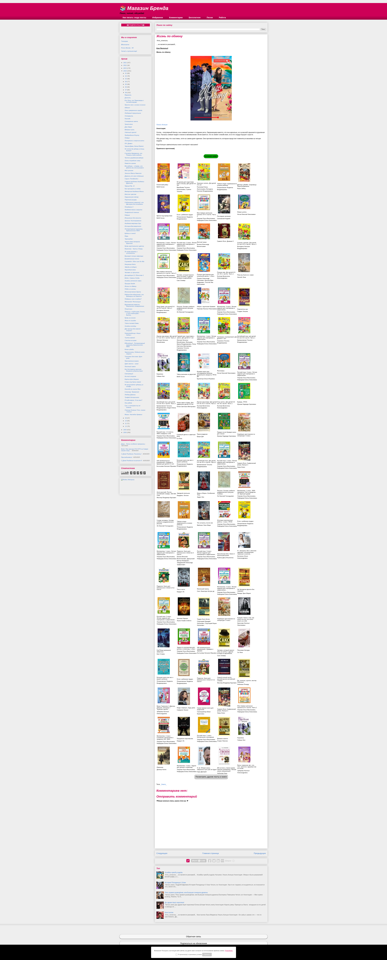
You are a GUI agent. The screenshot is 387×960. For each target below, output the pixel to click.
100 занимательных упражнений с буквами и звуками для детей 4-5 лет (165, 462)
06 (126, 87)
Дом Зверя (128, 127)
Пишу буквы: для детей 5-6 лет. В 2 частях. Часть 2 (165, 307)
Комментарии (176, 17)
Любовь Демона (130, 394)
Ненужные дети (130, 264)
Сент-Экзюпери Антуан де (205, 591)
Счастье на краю (130, 340)
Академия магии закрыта (133, 209)
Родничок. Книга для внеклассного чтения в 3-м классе (165, 587)
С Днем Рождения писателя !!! (131, 460)
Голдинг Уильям (242, 311)
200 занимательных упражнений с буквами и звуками (205, 649)
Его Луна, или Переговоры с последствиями (134, 101)
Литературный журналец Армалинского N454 (133, 229)
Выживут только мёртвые (134, 256)
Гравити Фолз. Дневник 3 (225, 241)
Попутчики (128, 309)
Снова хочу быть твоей (133, 382)
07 (126, 90)
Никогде (127, 118)
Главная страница (210, 853)
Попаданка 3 (129, 207)
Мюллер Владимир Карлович (166, 497)
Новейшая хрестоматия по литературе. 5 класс (246, 435)
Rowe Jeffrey (241, 188)
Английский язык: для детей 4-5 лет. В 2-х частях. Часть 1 (166, 402)
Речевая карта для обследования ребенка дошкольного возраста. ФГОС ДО (206, 374)
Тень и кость (181, 589)
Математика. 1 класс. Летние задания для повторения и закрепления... (206, 337)
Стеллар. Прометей (132, 392)
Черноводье (129, 239)
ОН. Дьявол (128, 143)
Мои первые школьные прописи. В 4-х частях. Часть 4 (206, 214)
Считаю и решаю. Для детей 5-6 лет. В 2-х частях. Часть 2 (246, 243)
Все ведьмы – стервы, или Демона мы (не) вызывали (134, 167)
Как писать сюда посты (134, 17)
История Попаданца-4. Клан (175, 882)
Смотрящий (129, 373)
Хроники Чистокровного (133, 220)
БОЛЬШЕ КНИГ (211, 156)
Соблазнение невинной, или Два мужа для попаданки (134, 203)
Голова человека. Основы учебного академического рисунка (165, 522)
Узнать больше (161, 124)
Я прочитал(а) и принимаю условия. (190, 954)
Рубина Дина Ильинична (225, 557)
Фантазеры (220, 371)
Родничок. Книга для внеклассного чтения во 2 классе (185, 552)
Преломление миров (131, 361)
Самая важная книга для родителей (205, 708)
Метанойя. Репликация (133, 301)
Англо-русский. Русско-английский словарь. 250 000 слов (166, 493)
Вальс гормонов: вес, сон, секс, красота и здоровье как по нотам (246, 766)
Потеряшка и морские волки (134, 140)
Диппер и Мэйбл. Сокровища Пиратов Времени (246, 185)
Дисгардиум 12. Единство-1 (134, 275)
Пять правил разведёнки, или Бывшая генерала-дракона (186, 892)
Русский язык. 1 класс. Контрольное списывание (205, 736)
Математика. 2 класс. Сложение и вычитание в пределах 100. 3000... (165, 737)
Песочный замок (130, 366)
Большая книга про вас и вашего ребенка (185, 461)
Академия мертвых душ (133, 223)
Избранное (157, 17)
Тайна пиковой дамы (132, 323)
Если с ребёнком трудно (185, 214)
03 (126, 79)
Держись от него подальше (134, 176)
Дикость (128, 97)
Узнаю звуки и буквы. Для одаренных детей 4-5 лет (185, 403)
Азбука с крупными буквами (206, 306)
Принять (207, 954)
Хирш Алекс (241, 467)
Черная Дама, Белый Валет (134, 146)
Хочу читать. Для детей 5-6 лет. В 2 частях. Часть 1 (226, 402)
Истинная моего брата (133, 292)
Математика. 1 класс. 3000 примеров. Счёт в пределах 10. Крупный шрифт (246, 492)
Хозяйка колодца (130, 326)
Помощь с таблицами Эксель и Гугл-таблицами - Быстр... (135, 313)
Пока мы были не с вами (245, 275)
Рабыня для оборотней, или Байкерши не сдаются (134, 295)
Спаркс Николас (222, 741)
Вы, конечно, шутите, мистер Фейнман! (246, 681)
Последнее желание (224, 216)
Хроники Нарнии (182, 618)
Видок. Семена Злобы (132, 278)
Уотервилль (129, 116)
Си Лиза (179, 438)
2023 (125, 68)
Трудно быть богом (203, 619)
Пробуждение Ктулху (132, 135)
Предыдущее (260, 853)
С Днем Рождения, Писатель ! (131, 454)
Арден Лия (200, 497)
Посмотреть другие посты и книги (211, 777)
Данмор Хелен (161, 769)
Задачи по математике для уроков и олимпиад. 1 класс (186, 648)
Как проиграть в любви (133, 189)
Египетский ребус (162, 184)
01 (126, 73)
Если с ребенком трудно (185, 679)
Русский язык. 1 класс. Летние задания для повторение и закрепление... (227, 462)
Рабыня (127, 215)
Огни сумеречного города (133, 110)
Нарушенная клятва (131, 197)
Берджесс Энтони (183, 495)
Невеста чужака (130, 163)
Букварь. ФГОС (242, 402)
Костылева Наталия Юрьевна (166, 466)
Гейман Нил (161, 376)
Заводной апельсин (183, 493)
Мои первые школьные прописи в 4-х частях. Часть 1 (247, 706)
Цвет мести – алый (131, 363)
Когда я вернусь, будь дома (186, 708)
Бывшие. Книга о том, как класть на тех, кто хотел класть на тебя (245, 619)
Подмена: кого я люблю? (133, 299)
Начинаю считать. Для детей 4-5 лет (206, 184)
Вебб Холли (160, 187)
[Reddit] (214, 860)
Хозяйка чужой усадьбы (174, 872)
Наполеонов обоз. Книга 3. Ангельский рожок (226, 554)
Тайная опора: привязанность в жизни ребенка (227, 184)
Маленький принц (203, 589)
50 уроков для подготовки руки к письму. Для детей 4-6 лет (186, 183)
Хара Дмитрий (202, 772)
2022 (125, 65)
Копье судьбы (129, 349)
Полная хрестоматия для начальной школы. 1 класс (205, 275)
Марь (126, 236)
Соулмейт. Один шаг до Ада (134, 261)
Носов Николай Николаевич (246, 214)
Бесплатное (195, 17)
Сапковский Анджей (223, 218)
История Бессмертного (133, 226)
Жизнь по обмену (130, 286)
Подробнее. (229, 950)
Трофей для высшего (132, 397)
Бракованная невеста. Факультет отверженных (134, 305)
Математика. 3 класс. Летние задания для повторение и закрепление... (226, 308)
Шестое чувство (130, 194)
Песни (210, 17)
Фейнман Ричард (243, 684)
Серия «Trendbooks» (131, 179)
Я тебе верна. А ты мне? (133, 400)
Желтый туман (202, 242)
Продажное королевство (185, 738)
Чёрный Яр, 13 (129, 186)
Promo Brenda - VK (127, 48)
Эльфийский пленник (132, 212)
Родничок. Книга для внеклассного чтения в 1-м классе (206, 679)
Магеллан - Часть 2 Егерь (134, 249)
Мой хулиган (129, 170)
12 (126, 426)
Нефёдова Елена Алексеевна (166, 438)
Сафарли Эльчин (182, 710)
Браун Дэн (200, 436)
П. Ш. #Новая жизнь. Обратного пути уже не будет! (207, 768)
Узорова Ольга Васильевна (206, 218)
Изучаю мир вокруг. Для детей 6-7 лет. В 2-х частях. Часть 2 (166, 337)
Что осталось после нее (205, 523)
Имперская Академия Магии (134, 191)
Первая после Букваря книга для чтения (226, 433)
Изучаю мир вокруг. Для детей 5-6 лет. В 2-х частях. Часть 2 (207, 402)
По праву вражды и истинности (131, 252)
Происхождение (202, 434)
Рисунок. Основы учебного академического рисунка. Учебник (185, 308)
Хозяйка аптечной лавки (133, 281)
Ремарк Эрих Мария (244, 593)
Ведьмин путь (129, 129)
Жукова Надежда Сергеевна (246, 404)
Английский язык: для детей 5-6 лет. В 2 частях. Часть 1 (246, 337)
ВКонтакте (125, 44)
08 (126, 92)
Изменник (160, 767)
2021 (125, 62)
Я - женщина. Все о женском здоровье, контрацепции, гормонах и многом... (246, 552)
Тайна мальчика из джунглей (186, 374)
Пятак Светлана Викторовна (186, 406)
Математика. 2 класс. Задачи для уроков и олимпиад (186, 766)
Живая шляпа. (242, 212)
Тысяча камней (130, 337)
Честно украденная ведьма (134, 158)
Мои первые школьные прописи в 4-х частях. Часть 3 (166, 272)
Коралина (160, 374)
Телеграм (124, 41)
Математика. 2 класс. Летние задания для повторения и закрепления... (166, 244)
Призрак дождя (130, 283)
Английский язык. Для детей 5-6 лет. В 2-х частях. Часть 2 (206, 461)
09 (126, 418)
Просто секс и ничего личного (135, 105)
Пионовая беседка (243, 650)
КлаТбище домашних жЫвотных (164, 651)
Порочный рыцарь (131, 199)
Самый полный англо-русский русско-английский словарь (226, 679)
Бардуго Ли (180, 591)
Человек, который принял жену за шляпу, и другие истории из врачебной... (185, 276)
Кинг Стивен (161, 654)
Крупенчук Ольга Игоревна (206, 379)
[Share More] (222, 860)
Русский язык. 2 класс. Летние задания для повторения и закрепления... (187, 244)
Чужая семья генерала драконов (132, 242)
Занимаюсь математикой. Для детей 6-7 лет (227, 337)
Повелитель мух (242, 309)
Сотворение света (131, 121)
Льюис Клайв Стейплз (184, 620)
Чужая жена (129, 124)
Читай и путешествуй (129, 51)
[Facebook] (209, 860)
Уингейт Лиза (241, 277)
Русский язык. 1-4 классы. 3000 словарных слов (165, 432)
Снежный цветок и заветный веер (186, 435)
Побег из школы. (130, 289)
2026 (125, 432)
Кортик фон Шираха (132, 379)
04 (126, 81)
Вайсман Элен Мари (204, 525)
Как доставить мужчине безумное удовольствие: (134, 370)
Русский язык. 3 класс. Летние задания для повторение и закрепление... (247, 373)
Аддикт (127, 107)
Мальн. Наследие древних (133, 414)
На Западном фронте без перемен (245, 590)
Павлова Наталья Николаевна (207, 309)
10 (126, 421)
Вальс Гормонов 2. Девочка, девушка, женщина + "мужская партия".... (166, 707)
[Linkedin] (218, 860)
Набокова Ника (222, 773)
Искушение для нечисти (133, 218)
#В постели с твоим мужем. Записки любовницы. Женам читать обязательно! (226, 769)
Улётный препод (130, 132)
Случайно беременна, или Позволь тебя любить (133, 154)
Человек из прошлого (132, 272)
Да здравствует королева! (174, 902)
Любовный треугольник (133, 113)
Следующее (161, 853)
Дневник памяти (222, 738)
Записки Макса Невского (133, 173)
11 (126, 423)
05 (126, 84)
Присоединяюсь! (126, 457)
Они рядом (128, 403)
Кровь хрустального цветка (134, 246)
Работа (222, 17)
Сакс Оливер (181, 280)
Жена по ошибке (130, 320)
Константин (169, 912)
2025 (125, 430)
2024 (125, 71)
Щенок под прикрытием (164, 216)
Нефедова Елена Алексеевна (207, 220)
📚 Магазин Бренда (144, 8)
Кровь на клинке (130, 318)
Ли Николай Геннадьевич (185, 312)
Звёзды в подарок (131, 267)
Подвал (127, 138)
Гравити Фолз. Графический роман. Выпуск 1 (246, 464)
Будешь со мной (130, 233)
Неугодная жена (130, 270)
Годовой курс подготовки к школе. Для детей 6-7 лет (185, 337)
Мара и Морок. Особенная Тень (206, 494)
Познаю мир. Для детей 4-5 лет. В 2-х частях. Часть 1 (226, 273)
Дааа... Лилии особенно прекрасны (133, 444)
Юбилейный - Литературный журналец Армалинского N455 (135, 344)
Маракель (128, 95)
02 (126, 76)
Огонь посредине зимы (132, 160)
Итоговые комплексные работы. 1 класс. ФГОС (225, 521)
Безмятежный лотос (132, 259)
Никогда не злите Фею (132, 389)
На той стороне (130, 376)
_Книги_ (164, 784)
